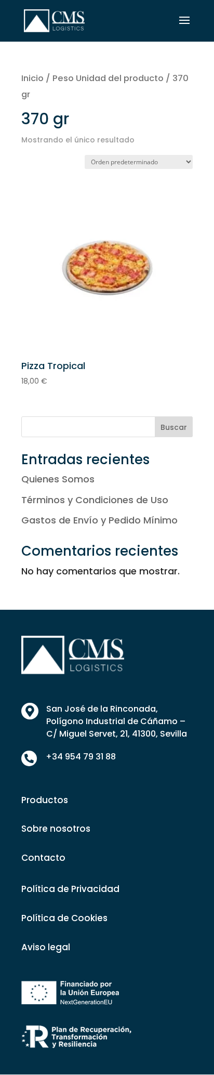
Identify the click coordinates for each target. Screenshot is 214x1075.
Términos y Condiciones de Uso (94, 499)
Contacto (43, 857)
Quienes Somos (58, 479)
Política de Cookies (64, 918)
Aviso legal (45, 947)
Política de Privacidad (70, 889)
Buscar (173, 427)
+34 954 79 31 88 (81, 757)
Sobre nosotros (55, 828)
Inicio (32, 78)
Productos (44, 800)
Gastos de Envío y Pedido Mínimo (99, 520)
